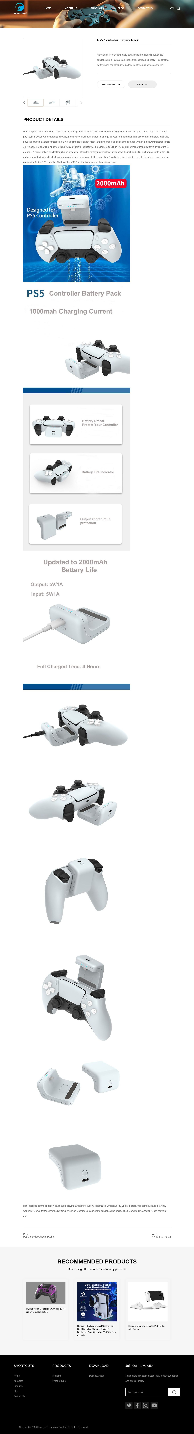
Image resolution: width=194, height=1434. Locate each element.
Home (48, 8)
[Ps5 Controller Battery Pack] (52, 67)
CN (172, 8)
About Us (71, 8)
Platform (56, 1376)
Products (97, 8)
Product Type (59, 1381)
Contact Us (145, 8)
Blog (120, 8)
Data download (97, 1376)
